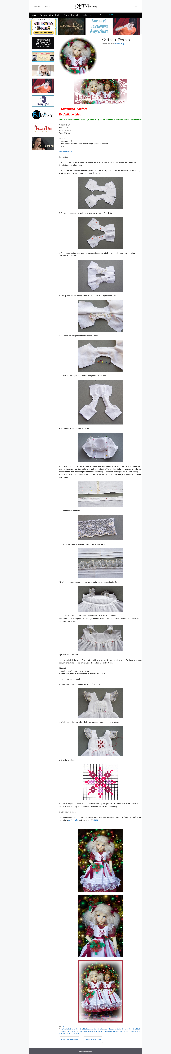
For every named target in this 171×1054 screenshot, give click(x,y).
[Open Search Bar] (136, 6)
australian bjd (109, 1029)
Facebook (37, 6)
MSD (131, 1031)
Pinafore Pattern (65, 152)
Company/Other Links (50, 15)
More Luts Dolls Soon (69, 1040)
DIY (111, 15)
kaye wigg (116, 1031)
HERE (96, 820)
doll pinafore (108, 1031)
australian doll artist (121, 1029)
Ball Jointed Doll (134, 1029)
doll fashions (98, 1031)
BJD (60, 1031)
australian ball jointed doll (95, 1029)
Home (33, 15)
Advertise (87, 15)
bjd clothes (66, 1031)
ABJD (69, 1029)
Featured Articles (72, 15)
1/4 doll (64, 1029)
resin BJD (69, 1033)
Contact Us (47, 6)
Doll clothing (75, 1031)
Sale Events (100, 15)
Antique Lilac (73, 820)
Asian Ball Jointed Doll (79, 1029)
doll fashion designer (87, 1031)
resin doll (76, 1033)
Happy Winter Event (93, 1040)
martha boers (124, 1031)
